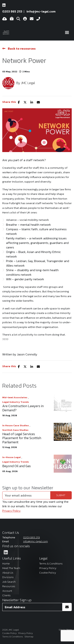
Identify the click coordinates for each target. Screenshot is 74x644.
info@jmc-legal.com (41, 11)
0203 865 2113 (12, 11)
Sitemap (28, 636)
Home (6, 564)
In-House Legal (11, 457)
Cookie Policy (47, 573)
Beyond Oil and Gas (16, 466)
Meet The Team (11, 568)
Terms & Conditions (51, 564)
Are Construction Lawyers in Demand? (23, 408)
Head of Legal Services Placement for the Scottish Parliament (21, 438)
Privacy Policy (11, 510)
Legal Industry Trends (15, 402)
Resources (8, 586)
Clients (6, 595)
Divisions (8, 577)
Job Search (9, 582)
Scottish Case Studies (15, 430)
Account (7, 591)
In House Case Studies (15, 425)
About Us (7, 573)
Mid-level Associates (14, 397)
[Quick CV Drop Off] (4, 19)
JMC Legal (28, 82)
